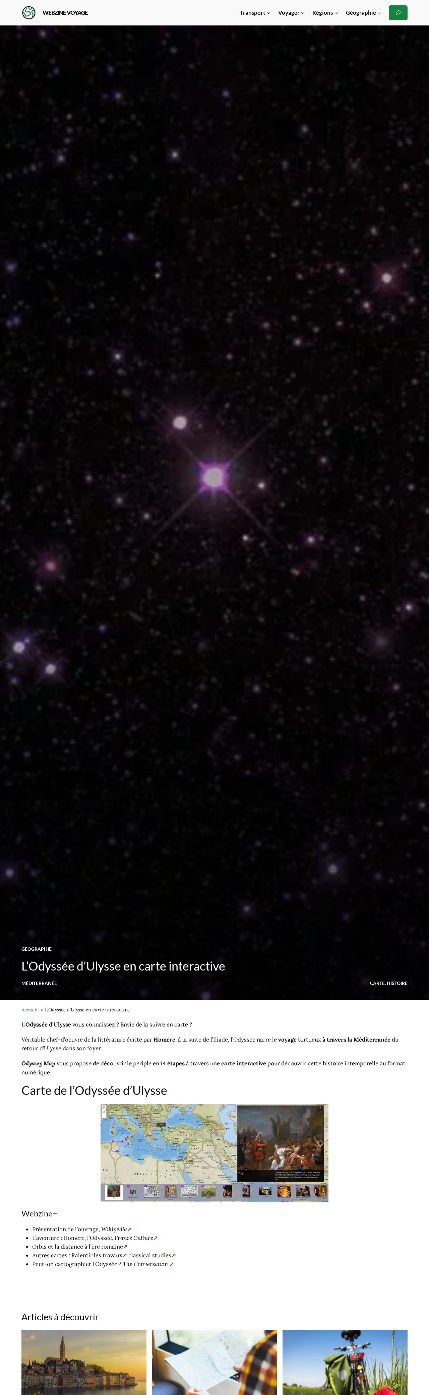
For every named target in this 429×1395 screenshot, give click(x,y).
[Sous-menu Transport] (268, 12)
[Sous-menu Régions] (336, 12)
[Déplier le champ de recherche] (398, 12)
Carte (377, 983)
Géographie (36, 949)
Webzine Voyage (65, 12)
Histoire (397, 983)
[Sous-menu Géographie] (379, 12)
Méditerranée (39, 983)
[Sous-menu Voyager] (302, 12)
